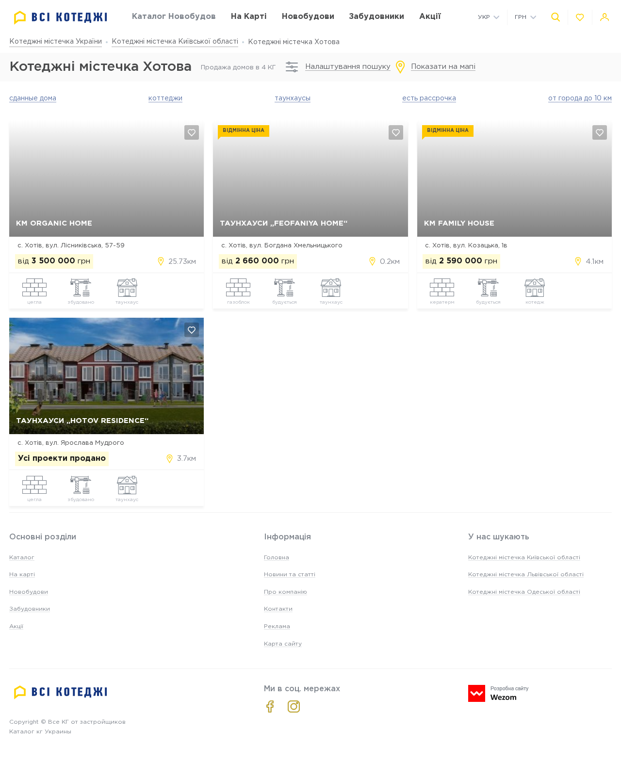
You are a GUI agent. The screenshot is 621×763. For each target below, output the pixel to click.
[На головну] (60, 17)
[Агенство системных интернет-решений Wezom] (498, 693)
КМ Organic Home (54, 223)
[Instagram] (294, 706)
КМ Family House (459, 223)
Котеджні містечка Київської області (175, 42)
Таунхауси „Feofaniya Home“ (283, 223)
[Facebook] (270, 706)
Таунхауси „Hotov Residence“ (82, 421)
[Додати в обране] (191, 132)
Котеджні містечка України (55, 42)
